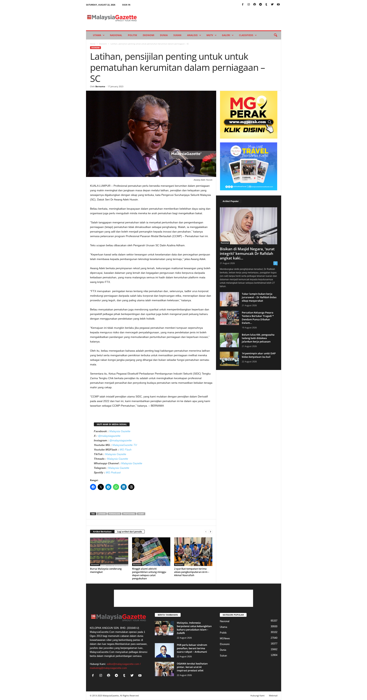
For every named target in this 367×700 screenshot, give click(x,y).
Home (92, 43)
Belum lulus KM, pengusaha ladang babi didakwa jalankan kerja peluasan (258, 338)
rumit (141, 514)
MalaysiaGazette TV (124, 444)
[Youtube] (278, 4)
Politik (132, 35)
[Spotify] (254, 4)
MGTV (209, 35)
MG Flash (126, 449)
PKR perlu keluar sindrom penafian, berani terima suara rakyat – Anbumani (192, 648)
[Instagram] (248, 4)
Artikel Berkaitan (102, 531)
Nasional (116, 35)
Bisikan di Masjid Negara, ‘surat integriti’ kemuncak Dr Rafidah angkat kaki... (247, 253)
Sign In (126, 4)
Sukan (177, 35)
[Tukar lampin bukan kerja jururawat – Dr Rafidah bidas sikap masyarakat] (229, 299)
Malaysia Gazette (119, 431)
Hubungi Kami (257, 695)
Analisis (192, 35)
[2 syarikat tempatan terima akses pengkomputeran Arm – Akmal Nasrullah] (193, 551)
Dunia (164, 35)
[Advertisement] (151, 502)
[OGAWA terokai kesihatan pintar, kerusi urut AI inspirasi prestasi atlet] (164, 669)
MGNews (225, 638)
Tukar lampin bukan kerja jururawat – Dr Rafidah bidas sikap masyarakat (259, 297)
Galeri (226, 35)
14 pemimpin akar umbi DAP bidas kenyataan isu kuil (259, 355)
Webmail (273, 695)
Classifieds (246, 35)
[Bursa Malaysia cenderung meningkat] (109, 551)
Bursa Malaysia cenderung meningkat (106, 570)
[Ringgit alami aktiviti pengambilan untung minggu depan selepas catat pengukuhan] (151, 551)
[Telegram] (260, 4)
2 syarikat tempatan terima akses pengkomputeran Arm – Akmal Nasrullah (191, 572)
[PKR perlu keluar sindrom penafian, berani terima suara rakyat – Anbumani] (164, 650)
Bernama (100, 86)
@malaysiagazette (109, 435)
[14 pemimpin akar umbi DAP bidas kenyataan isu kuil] (229, 359)
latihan (102, 514)
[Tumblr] (266, 4)
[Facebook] (242, 4)
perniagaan (114, 514)
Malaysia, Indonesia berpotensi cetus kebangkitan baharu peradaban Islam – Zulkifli (194, 628)
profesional (129, 514)
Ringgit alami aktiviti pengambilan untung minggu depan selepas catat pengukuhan (149, 573)
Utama (97, 35)
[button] (275, 35)
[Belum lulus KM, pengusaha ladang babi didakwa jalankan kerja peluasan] (229, 340)
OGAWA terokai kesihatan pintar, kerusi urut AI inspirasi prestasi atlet (192, 667)
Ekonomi (148, 35)
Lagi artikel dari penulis (129, 531)
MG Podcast (113, 472)
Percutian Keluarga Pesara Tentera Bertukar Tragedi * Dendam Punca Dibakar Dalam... (258, 318)
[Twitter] (272, 4)
